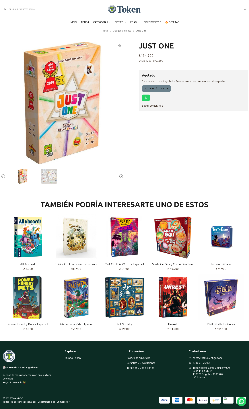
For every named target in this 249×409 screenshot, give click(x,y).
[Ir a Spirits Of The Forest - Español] (76, 237)
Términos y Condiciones (140, 367)
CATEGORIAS (100, 22)
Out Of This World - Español (124, 264)
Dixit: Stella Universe (221, 324)
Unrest (173, 324)
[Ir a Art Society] (124, 297)
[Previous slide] (4, 176)
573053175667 (201, 363)
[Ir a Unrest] (173, 297)
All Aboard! (28, 264)
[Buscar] (5, 9)
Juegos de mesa (122, 31)
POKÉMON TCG (152, 22)
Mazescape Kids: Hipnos (76, 324)
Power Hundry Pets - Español (27, 324)
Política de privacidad (138, 358)
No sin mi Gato (221, 264)
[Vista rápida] (46, 237)
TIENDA (85, 22)
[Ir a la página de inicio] (125, 8)
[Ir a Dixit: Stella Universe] (221, 297)
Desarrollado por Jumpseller (53, 401)
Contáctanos (158, 88)
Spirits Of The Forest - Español (76, 264)
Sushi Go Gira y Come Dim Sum (173, 264)
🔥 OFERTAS (172, 22)
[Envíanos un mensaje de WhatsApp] (241, 401)
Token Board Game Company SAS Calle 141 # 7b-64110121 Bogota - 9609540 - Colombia (211, 372)
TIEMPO (119, 22)
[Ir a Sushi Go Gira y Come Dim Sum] (173, 237)
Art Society (124, 324)
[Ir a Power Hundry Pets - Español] (28, 297)
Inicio (105, 31)
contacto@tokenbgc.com (207, 358)
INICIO (73, 22)
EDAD (133, 22)
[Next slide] (120, 176)
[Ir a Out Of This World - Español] (124, 237)
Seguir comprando (152, 105)
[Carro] (245, 8)
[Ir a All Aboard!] (28, 237)
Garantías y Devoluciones (141, 363)
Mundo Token (73, 358)
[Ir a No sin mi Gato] (221, 237)
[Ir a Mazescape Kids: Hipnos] (76, 297)
